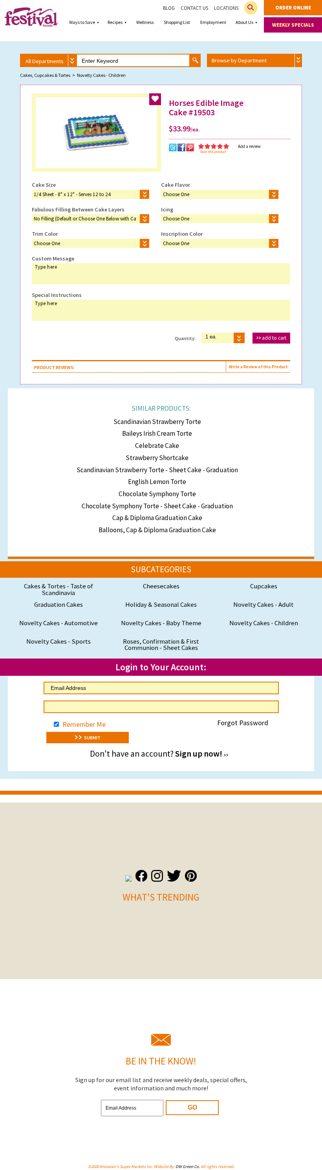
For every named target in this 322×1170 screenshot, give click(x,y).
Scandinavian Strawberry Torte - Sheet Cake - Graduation (157, 470)
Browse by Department (239, 60)
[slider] (213, 146)
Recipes (115, 22)
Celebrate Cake (157, 445)
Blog (169, 8)
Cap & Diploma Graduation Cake (157, 517)
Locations (226, 8)
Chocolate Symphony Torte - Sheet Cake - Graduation (157, 506)
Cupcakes (263, 586)
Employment (213, 22)
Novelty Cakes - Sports (58, 641)
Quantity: (185, 338)
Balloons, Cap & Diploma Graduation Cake (157, 530)
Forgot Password (242, 722)
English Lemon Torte (157, 481)
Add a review (249, 146)
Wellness (145, 22)
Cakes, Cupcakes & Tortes (45, 75)
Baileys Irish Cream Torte (157, 433)
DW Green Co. (188, 1166)
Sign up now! (198, 753)
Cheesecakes (161, 586)
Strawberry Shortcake (157, 457)
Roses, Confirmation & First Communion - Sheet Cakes (161, 644)
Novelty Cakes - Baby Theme (161, 623)
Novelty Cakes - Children (263, 623)
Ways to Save (82, 22)
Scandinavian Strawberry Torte (157, 421)
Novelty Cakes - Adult (263, 604)
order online (293, 7)
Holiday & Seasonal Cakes (161, 604)
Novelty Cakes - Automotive (58, 623)
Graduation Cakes (58, 604)
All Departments (45, 61)
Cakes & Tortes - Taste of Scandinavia (58, 589)
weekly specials (293, 25)
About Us (244, 22)
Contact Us (194, 8)
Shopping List (177, 22)
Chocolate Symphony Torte (157, 493)
